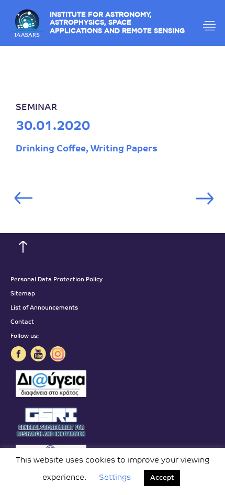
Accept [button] (162, 478)
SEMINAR (36, 107)
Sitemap (22, 294)
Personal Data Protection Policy (56, 280)
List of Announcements (44, 308)
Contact (22, 322)
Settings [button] (115, 478)
